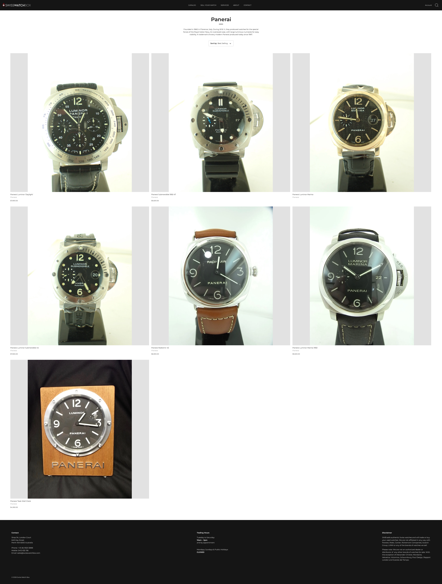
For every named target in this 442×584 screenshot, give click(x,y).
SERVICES (225, 5)
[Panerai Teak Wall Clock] (79, 429)
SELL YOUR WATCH (208, 5)
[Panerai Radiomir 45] (220, 275)
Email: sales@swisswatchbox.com (26, 553)
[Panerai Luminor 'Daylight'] (79, 122)
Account (428, 5)
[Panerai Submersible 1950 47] (220, 122)
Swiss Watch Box (23, 577)
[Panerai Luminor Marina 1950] (361, 275)
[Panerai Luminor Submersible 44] (79, 275)
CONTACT (247, 5)
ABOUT (236, 5)
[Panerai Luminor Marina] (361, 122)
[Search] (436, 5)
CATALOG (192, 5)
